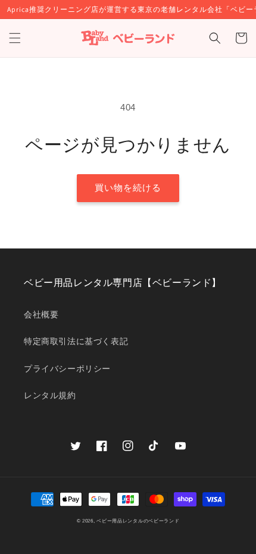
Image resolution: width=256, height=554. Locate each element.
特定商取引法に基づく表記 (76, 341)
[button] (15, 38)
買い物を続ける (128, 187)
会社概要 (41, 314)
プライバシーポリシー (67, 368)
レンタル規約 (50, 395)
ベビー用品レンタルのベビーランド (137, 521)
